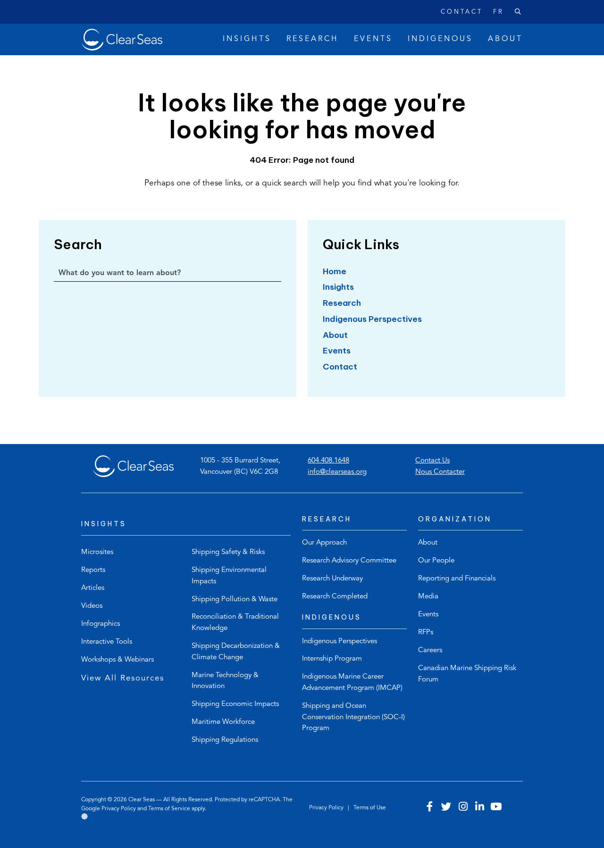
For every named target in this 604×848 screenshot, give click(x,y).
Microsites (97, 552)
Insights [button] (247, 39)
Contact (461, 12)
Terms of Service (169, 809)
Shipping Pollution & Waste (234, 599)
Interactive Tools (106, 642)
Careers (430, 650)
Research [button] (312, 39)
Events (337, 350)
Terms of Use (369, 808)
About (335, 335)
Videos (91, 606)
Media (428, 596)
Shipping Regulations (225, 740)
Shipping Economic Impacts (235, 704)
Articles (92, 588)
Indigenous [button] (440, 39)
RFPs (425, 632)
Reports (93, 570)
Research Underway (332, 578)
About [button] (505, 39)
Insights (338, 287)
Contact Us (432, 460)
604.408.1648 (328, 460)
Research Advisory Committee (349, 560)
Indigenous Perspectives (372, 319)
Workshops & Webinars (117, 659)
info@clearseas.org (337, 472)
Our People (436, 560)
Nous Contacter (440, 472)
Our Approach (324, 542)
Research (342, 303)
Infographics (100, 624)
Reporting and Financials (456, 578)
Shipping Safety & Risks (228, 552)
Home (334, 271)
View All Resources (122, 678)
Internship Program (332, 659)
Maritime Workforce (223, 722)
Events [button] (373, 39)
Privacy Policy (118, 809)
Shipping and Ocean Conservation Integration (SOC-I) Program (353, 717)
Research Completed (335, 596)
